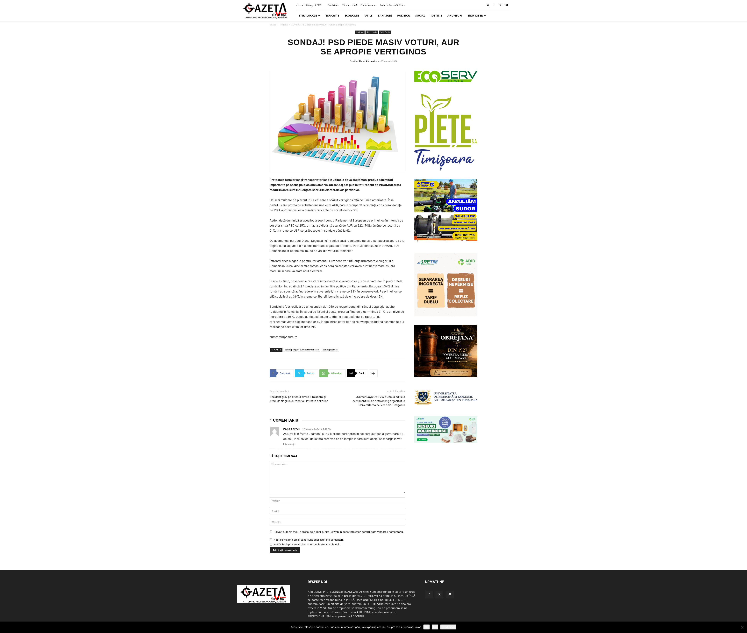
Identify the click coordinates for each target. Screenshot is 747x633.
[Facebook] (494, 5)
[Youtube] (507, 5)
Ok (426, 627)
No (435, 627)
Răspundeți (289, 444)
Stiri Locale (308, 15)
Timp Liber (475, 15)
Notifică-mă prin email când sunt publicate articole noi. (307, 544)
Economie (352, 15)
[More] (373, 373)
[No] (742, 627)
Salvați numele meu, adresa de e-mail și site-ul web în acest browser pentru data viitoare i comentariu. (339, 531)
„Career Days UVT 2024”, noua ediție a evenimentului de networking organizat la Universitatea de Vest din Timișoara (378, 401)
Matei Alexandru (368, 61)
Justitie (436, 15)
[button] (488, 5)
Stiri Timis (385, 32)
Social (420, 15)
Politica (403, 15)
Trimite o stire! (349, 5)
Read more (448, 627)
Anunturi (454, 15)
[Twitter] (500, 5)
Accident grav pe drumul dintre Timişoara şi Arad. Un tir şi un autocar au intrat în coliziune (299, 399)
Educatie (332, 15)
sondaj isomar (330, 349)
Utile (369, 15)
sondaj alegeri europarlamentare (302, 349)
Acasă (273, 24)
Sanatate (385, 15)
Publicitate (333, 5)
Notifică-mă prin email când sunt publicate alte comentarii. (309, 539)
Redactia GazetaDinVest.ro (393, 5)
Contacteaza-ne (368, 5)
